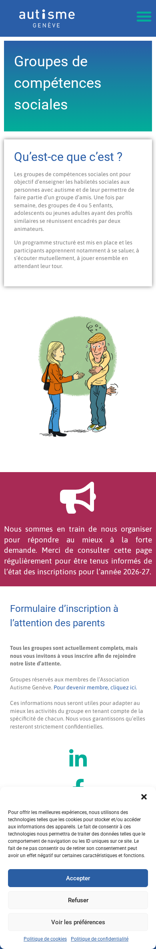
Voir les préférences (78, 922)
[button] (144, 797)
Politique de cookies (45, 939)
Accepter (78, 878)
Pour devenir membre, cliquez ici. (95, 687)
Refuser (78, 900)
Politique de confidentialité (99, 939)
